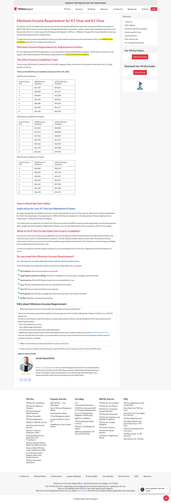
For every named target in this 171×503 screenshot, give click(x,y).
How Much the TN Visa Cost (133, 409)
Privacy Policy (92, 476)
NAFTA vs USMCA (82, 418)
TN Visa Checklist (33, 416)
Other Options (129, 25)
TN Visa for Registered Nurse (108, 436)
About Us (147, 476)
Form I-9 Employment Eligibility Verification (84, 414)
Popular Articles (58, 399)
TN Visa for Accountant (109, 403)
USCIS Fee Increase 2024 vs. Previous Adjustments (85, 409)
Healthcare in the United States (60, 425)
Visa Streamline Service (99, 332)
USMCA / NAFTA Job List (36, 422)
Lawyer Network (130, 36)
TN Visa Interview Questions (33, 461)
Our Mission (108, 476)
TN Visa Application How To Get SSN (134, 404)
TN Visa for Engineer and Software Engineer (109, 418)
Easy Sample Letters (58, 413)
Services (79, 9)
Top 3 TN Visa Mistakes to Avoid (61, 409)
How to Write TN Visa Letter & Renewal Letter (36, 449)
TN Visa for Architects (108, 406)
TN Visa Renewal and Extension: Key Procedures (35, 437)
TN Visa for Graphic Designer (107, 423)
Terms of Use (123, 476)
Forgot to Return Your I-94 (60, 420)
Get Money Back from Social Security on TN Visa (133, 423)
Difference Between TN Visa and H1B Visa (84, 432)
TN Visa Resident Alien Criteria (84, 422)
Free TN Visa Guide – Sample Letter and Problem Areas (35, 455)
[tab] (67, 324)
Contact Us (118, 9)
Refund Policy (40, 476)
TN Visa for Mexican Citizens (34, 407)
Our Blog (79, 399)
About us (104, 9)
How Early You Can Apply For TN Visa (134, 414)
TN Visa (67, 9)
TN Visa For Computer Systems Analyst (108, 410)
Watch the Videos (140, 57)
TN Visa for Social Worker (106, 431)
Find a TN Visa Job (131, 39)
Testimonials (56, 476)
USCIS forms (82, 491)
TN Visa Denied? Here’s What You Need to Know (36, 444)
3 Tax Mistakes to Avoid (60, 416)
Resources (132, 9)
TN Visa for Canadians (35, 403)
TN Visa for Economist (108, 414)
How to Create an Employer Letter (33, 431)
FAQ (126, 399)
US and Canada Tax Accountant (135, 29)
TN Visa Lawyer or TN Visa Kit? (133, 435)
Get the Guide (140, 72)
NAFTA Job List (106, 399)
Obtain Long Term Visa (132, 32)
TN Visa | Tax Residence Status (84, 427)
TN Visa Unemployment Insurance (133, 429)
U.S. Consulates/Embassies (134, 43)
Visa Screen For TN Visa (133, 439)
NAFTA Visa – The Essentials (57, 404)
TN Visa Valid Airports (133, 418)
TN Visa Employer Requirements (33, 412)
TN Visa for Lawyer (107, 427)
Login (154, 9)
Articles (145, 9)
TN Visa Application (34, 419)
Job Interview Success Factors (35, 426)
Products (91, 9)
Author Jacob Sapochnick (45, 367)
